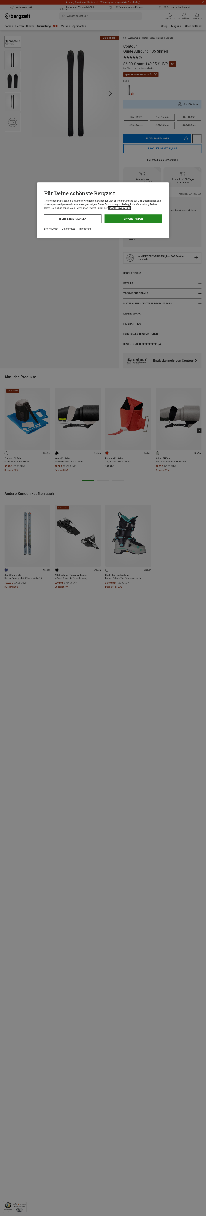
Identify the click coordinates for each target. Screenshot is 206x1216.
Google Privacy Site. (119, 208)
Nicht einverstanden (72, 218)
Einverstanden (133, 218)
